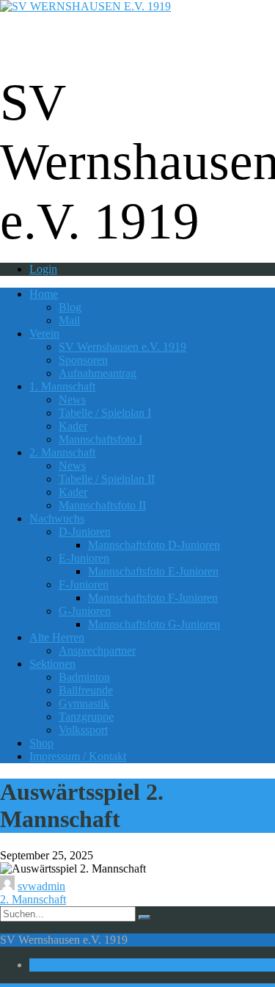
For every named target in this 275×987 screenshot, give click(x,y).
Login (43, 269)
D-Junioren (85, 531)
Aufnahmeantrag (97, 373)
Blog (70, 307)
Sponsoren (83, 360)
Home (43, 294)
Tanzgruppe (86, 716)
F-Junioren (84, 584)
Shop (41, 743)
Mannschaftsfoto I (100, 439)
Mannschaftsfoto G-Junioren (154, 624)
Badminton (84, 677)
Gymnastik (84, 703)
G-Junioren (85, 611)
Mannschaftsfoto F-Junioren (153, 597)
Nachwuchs (56, 518)
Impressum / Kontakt (77, 756)
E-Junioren (84, 558)
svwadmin (41, 886)
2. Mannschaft (62, 452)
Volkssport (83, 730)
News (72, 399)
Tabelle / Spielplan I (105, 413)
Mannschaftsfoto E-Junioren (153, 571)
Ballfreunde (86, 690)
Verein (44, 333)
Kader (73, 426)
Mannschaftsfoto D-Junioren (154, 545)
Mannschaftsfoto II (102, 505)
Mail (69, 320)
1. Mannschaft (62, 386)
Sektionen (52, 664)
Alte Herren (56, 637)
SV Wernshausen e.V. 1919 (122, 346)
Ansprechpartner (97, 650)
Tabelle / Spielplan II (107, 479)
